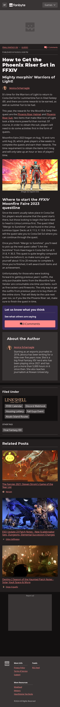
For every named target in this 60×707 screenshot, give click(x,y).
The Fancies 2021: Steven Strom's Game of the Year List (27, 486)
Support (17, 675)
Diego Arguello (12, 587)
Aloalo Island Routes (17, 416)
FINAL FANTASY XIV (10, 47)
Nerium (9, 492)
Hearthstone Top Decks (23, 694)
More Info (18, 663)
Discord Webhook (35, 406)
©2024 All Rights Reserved (24, 701)
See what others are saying (20, 316)
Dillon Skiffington (13, 539)
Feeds (34, 663)
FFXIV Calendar (14, 406)
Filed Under (10, 392)
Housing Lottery (15, 411)
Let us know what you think (25, 310)
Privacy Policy (19, 668)
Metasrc (17, 690)
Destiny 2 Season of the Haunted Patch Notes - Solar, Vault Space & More (28, 581)
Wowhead (18, 687)
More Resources (21, 682)
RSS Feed (36, 668)
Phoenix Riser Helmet (29, 114)
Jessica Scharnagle (19, 88)
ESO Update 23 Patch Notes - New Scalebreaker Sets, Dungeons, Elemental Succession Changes (28, 533)
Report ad (30, 595)
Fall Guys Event (35, 411)
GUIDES (25, 47)
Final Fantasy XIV (12, 430)
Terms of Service (21, 671)
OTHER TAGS (7, 424)
